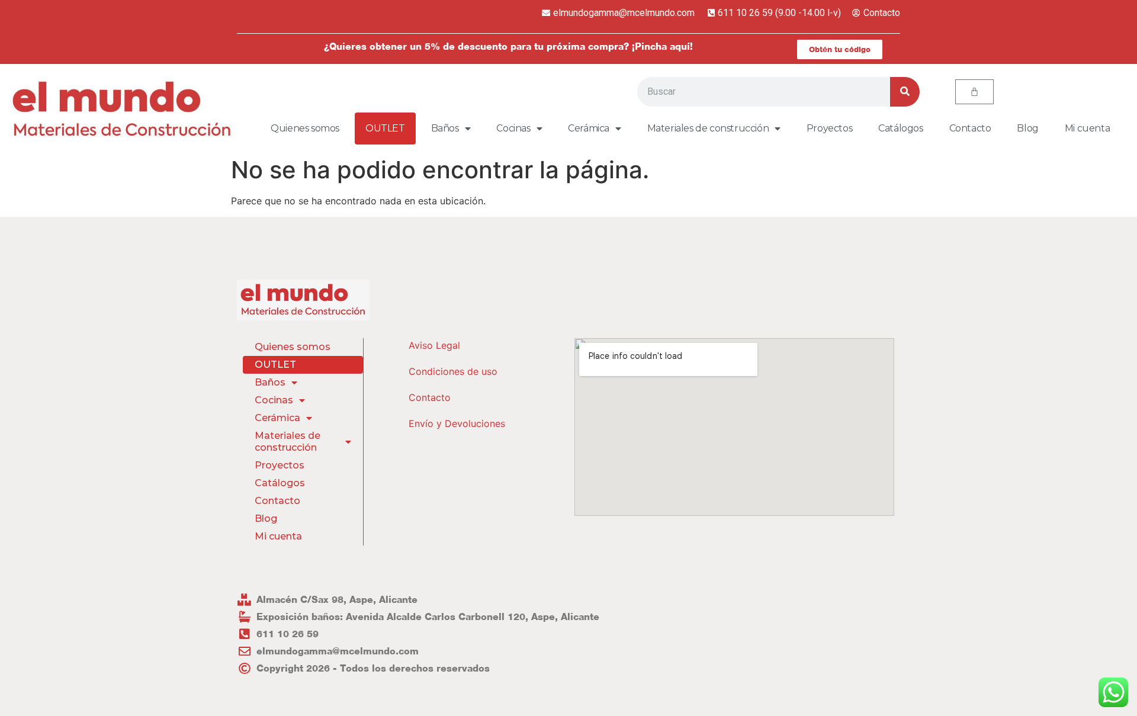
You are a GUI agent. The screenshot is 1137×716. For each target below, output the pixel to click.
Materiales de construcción (708, 128)
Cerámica (588, 128)
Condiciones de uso (453, 371)
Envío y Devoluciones (457, 423)
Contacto (970, 128)
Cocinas (513, 128)
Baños (445, 128)
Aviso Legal (434, 345)
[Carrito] (974, 91)
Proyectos (829, 128)
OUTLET (385, 128)
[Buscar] (905, 92)
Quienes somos (305, 128)
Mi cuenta (1087, 128)
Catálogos (900, 128)
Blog (1027, 128)
